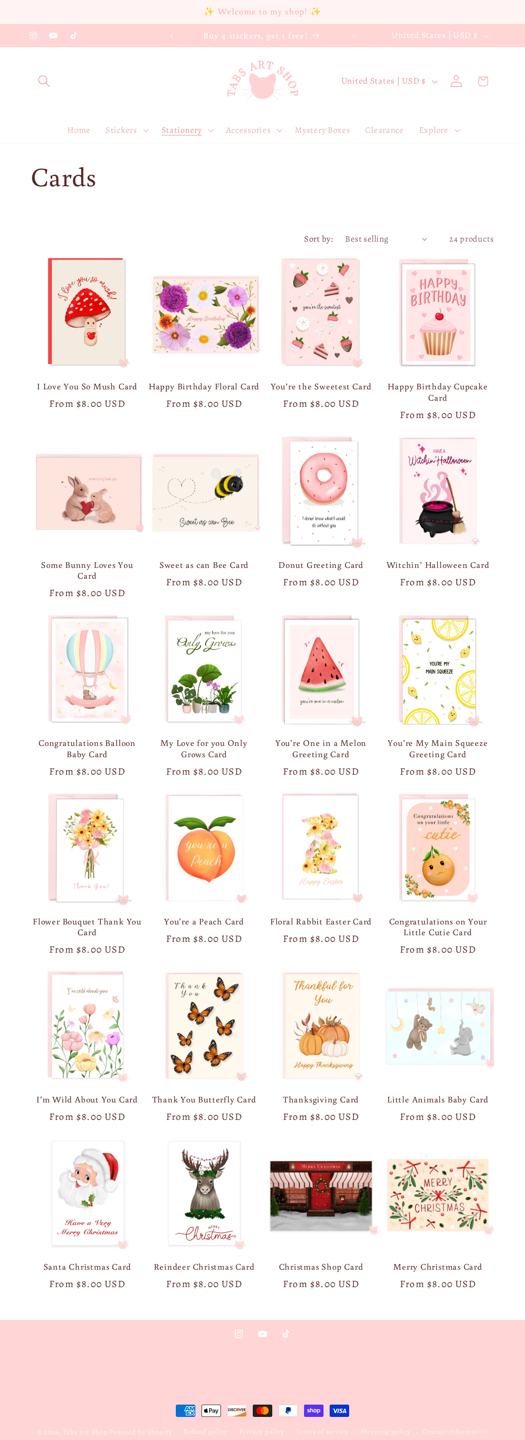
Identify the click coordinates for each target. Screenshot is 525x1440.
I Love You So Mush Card (87, 386)
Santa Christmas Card (87, 1266)
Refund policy (206, 1431)
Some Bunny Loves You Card (87, 571)
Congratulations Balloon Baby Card (87, 749)
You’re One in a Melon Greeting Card (321, 749)
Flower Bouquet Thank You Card (87, 927)
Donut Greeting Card (321, 565)
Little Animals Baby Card (438, 1099)
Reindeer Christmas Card (204, 1266)
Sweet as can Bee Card (204, 565)
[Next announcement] (353, 36)
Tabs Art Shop (85, 1432)
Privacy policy (262, 1431)
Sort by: (318, 239)
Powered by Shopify (140, 1432)
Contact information (455, 1431)
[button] (44, 81)
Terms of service (322, 1431)
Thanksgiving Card (321, 1099)
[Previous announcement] (171, 36)
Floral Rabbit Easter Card (321, 921)
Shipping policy (385, 1431)
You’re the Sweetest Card (321, 386)
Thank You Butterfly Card (204, 1099)
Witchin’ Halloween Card (438, 565)
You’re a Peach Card (204, 921)
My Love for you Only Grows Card (204, 749)
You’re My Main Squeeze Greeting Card (438, 749)
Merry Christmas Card (437, 1266)
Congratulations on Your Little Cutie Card (438, 927)
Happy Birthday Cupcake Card (438, 392)
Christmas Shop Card (321, 1266)
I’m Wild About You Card (87, 1099)
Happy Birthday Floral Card (204, 386)
